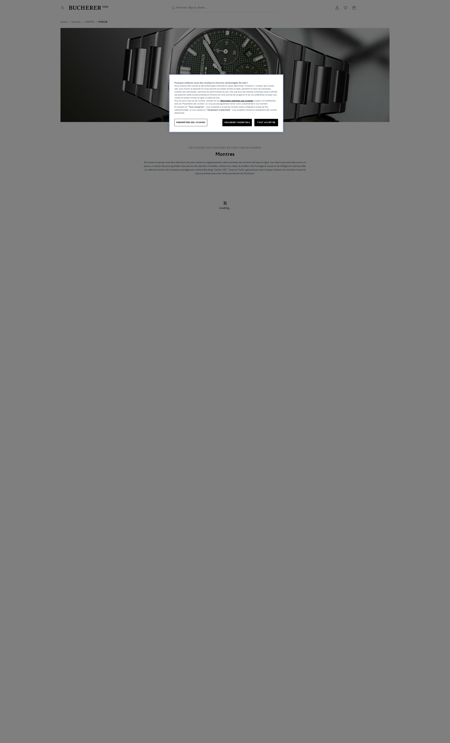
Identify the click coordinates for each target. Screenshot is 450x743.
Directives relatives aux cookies (236, 101)
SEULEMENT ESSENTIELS (237, 122)
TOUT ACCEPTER (266, 122)
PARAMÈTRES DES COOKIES (190, 122)
